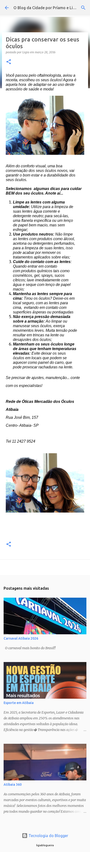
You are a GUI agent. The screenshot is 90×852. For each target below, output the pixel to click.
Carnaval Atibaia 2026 (21, 638)
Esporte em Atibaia (19, 703)
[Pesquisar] (83, 8)
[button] (9, 62)
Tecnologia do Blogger (48, 835)
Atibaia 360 (13, 784)
